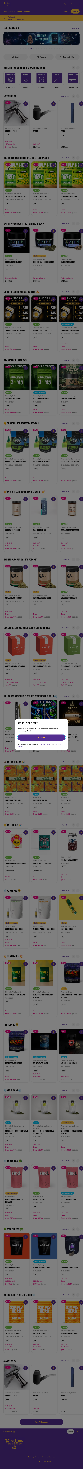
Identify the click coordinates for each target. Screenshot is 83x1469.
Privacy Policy (46, 744)
